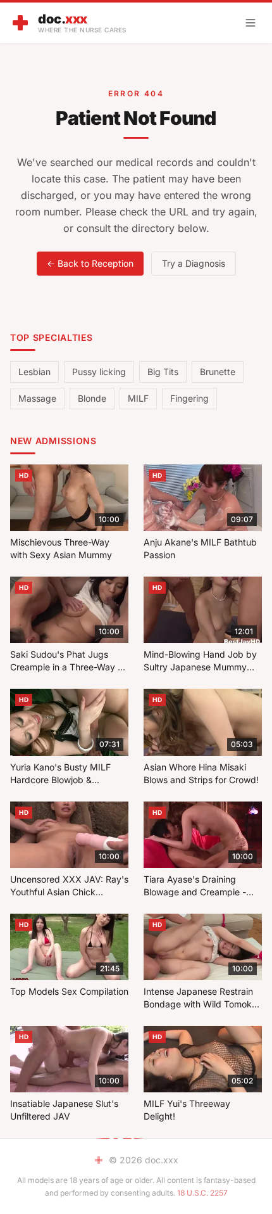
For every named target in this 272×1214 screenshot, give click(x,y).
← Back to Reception (90, 263)
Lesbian (34, 371)
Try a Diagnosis (193, 263)
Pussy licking (99, 371)
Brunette (217, 371)
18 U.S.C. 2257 (202, 1193)
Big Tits (162, 371)
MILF (138, 398)
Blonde (92, 398)
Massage (37, 398)
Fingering (189, 398)
